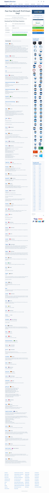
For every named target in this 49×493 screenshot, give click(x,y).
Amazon (20, 6)
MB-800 (34, 196)
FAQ (42, 4)
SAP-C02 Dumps (27, 477)
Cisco (14, 6)
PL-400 (40, 182)
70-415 (12, 8)
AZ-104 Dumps (37, 472)
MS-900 (34, 209)
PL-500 (34, 207)
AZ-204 (34, 188)
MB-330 (40, 196)
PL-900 (34, 193)
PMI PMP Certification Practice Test (19, 483)
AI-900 (40, 185)
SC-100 (40, 178)
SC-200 (34, 171)
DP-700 (34, 169)
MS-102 (34, 176)
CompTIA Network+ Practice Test (18, 474)
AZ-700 (34, 178)
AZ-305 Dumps (37, 477)
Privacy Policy (16, 488)
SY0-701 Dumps (27, 472)
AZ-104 (34, 165)
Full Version (35, 32)
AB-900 (40, 168)
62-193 (34, 210)
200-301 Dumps (27, 474)
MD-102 (34, 172)
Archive (6, 482)
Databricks (29, 6)
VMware (37, 6)
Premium (10, 4)
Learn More (35, 30)
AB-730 (40, 179)
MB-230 (40, 193)
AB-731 (34, 181)
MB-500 (34, 202)
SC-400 (40, 206)
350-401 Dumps (37, 482)
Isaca (34, 6)
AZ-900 (40, 175)
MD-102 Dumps (27, 483)
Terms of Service (7, 488)
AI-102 (40, 192)
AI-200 (40, 188)
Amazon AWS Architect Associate (18, 482)
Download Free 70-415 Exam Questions (19, 34)
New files (15, 4)
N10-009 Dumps (27, 480)
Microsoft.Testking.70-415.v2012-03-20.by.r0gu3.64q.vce (20, 32)
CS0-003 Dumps (37, 483)
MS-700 (40, 189)
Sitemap (6, 485)
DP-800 (40, 181)
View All (43, 6)
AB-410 (34, 189)
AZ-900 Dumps (27, 482)
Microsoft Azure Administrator (18, 477)
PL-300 (40, 169)
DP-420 (40, 202)
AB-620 (34, 179)
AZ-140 (34, 186)
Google (23, 6)
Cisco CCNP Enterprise (17, 480)
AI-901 (40, 172)
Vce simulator (27, 4)
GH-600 (34, 200)
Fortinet (26, 6)
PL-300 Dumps (37, 480)
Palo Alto (40, 6)
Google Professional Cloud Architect (19, 485)
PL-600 (34, 199)
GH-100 (34, 203)
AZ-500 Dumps (37, 485)
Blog (5, 483)
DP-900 (40, 195)
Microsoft (11, 6)
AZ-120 (40, 207)
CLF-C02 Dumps (27, 485)
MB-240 (40, 209)
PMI (32, 6)
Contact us (38, 4)
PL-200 (34, 192)
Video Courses (21, 4)
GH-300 (40, 171)
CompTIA (17, 6)
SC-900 (34, 185)
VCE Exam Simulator (37, 17)
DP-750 (40, 186)
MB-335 (34, 206)
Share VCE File (6, 477)
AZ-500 (40, 176)
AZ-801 (34, 182)
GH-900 (40, 200)
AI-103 (40, 165)
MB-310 (34, 195)
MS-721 (40, 199)
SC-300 (34, 168)
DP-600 (34, 175)
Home (6, 4)
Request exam (33, 4)
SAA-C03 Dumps (37, 474)
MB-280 (40, 203)
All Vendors (6, 472)
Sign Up (34, 27)
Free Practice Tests (7, 480)
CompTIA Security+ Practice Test (18, 472)
